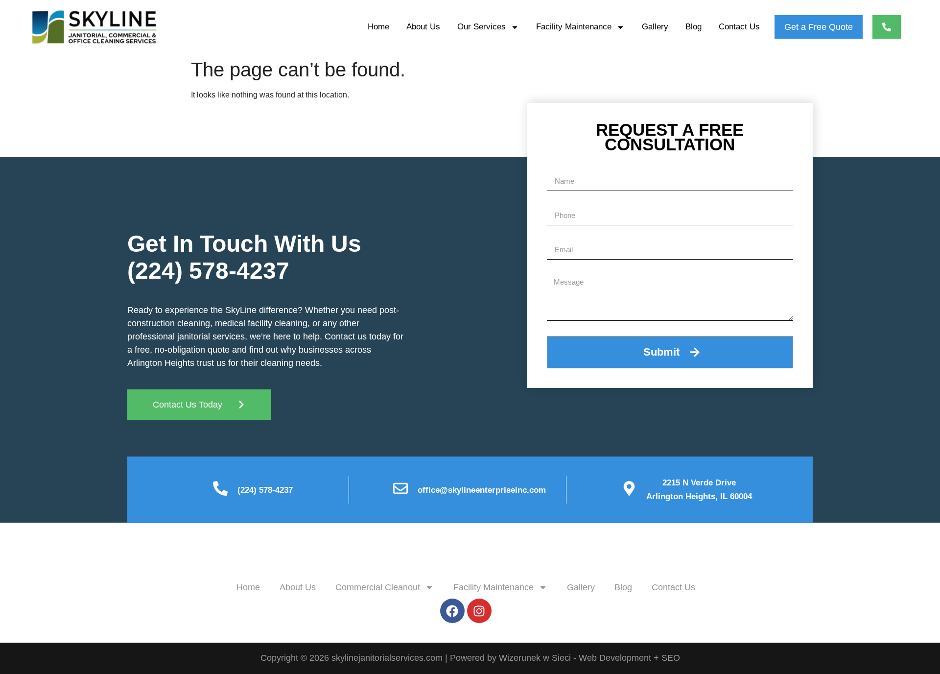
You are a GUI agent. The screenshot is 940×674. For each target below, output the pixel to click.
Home (378, 26)
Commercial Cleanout (377, 587)
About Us (423, 26)
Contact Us (739, 26)
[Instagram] (479, 611)
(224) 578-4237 (208, 271)
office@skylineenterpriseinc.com (482, 490)
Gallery (655, 26)
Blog (693, 26)
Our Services (481, 26)
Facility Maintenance (573, 26)
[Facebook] (452, 611)
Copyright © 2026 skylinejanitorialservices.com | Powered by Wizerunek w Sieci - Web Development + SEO (470, 658)
